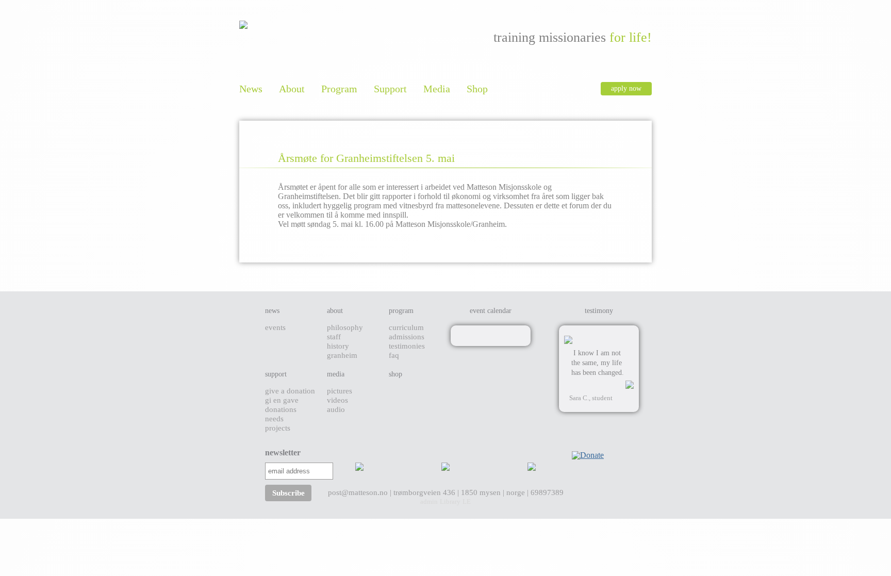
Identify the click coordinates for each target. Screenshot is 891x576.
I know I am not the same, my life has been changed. (597, 362)
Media (436, 88)
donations (280, 409)
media (335, 374)
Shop (477, 88)
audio (336, 409)
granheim (342, 355)
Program (339, 88)
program (401, 311)
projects (277, 428)
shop (395, 374)
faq (394, 355)
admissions (406, 337)
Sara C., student (591, 398)
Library (450, 501)
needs (274, 419)
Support (390, 88)
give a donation (290, 391)
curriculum (406, 327)
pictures (339, 391)
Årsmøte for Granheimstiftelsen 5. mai (366, 158)
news (272, 311)
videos (337, 400)
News (250, 88)
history (338, 346)
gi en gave (282, 400)
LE (467, 501)
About (292, 88)
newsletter (267, 452)
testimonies (407, 346)
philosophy (345, 327)
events (275, 327)
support (276, 374)
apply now (626, 88)
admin (429, 501)
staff (334, 337)
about (335, 311)
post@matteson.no (359, 492)
